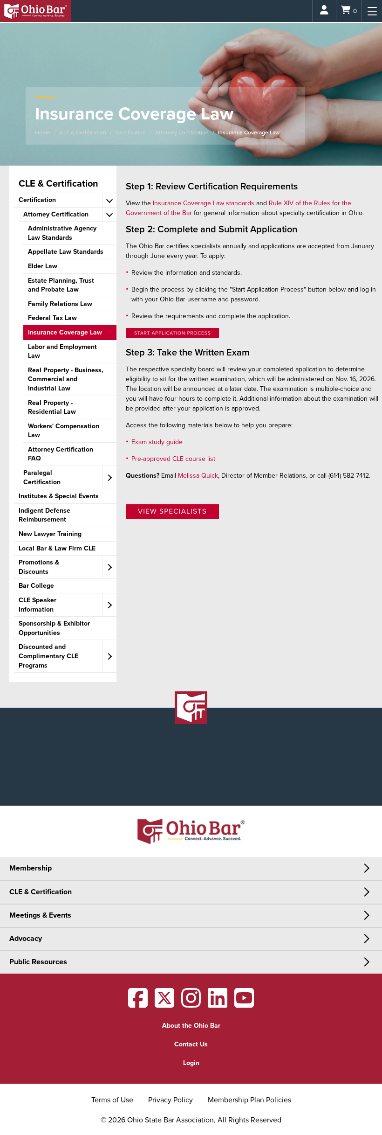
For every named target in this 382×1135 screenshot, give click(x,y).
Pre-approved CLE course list (173, 459)
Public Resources (38, 962)
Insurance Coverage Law (249, 132)
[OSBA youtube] (244, 1004)
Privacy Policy (170, 1100)
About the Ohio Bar (191, 1026)
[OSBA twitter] (164, 1004)
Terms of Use (112, 1100)
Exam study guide (157, 442)
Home (42, 132)
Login (191, 1063)
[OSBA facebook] (138, 1004)
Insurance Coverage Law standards (203, 203)
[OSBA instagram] (191, 1004)
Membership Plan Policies (249, 1100)
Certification (131, 132)
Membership (30, 868)
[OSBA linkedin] (217, 1004)
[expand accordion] (109, 200)
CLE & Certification (83, 132)
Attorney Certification (182, 132)
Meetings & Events (40, 915)
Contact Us (191, 1044)
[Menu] (372, 11)
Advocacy (25, 938)
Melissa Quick (198, 476)
